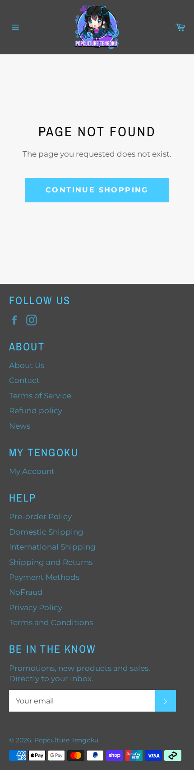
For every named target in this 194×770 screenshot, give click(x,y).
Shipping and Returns (50, 562)
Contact (24, 380)
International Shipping (52, 546)
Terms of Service (40, 395)
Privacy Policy (35, 607)
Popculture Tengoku (66, 740)
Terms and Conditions (51, 622)
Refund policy (35, 410)
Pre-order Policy (40, 516)
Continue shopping (97, 190)
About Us (26, 365)
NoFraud (26, 592)
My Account (32, 471)
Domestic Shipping (46, 531)
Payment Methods (44, 577)
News (19, 425)
